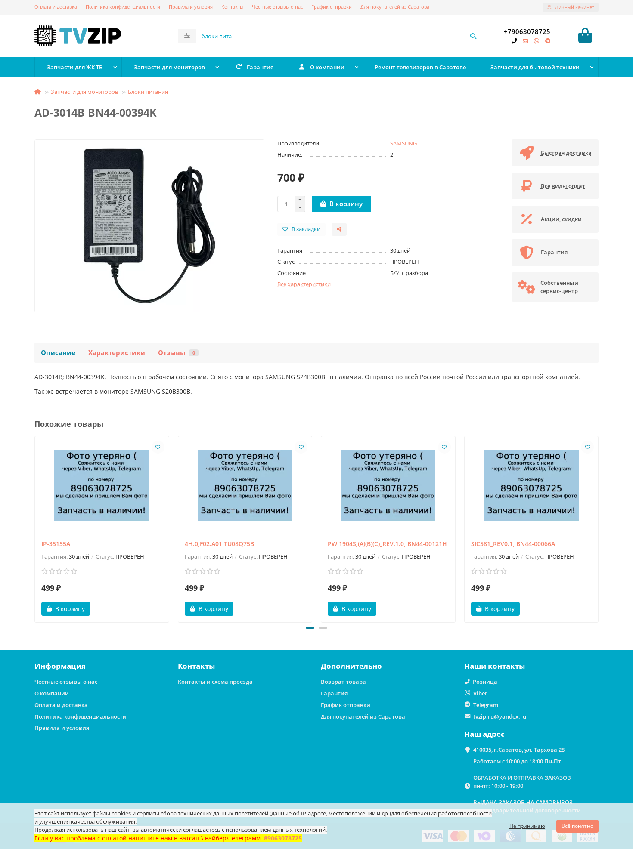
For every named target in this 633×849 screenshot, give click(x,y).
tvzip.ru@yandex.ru (499, 716)
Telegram (485, 705)
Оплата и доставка (55, 6)
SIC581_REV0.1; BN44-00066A (513, 544)
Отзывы (176, 352)
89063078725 (283, 838)
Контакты (232, 6)
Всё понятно (577, 826)
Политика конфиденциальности (123, 6)
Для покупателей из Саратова (394, 6)
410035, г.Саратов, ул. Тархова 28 (519, 749)
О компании (327, 67)
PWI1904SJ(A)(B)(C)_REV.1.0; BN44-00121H (387, 544)
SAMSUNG (403, 143)
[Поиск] (473, 36)
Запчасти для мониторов (169, 67)
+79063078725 (527, 31)
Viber (480, 693)
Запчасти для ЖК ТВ (75, 67)
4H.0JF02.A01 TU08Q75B (219, 544)
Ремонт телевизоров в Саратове (420, 67)
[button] (35, 528)
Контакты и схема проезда (215, 681)
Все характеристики (304, 284)
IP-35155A (55, 544)
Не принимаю (527, 826)
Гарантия (260, 67)
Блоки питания (148, 92)
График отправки (331, 6)
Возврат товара (343, 681)
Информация (60, 666)
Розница (485, 681)
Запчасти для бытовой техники (535, 67)
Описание (58, 352)
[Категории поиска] (187, 36)
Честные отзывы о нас (277, 6)
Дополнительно (351, 666)
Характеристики (116, 352)
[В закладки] (158, 447)
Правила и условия (191, 6)
